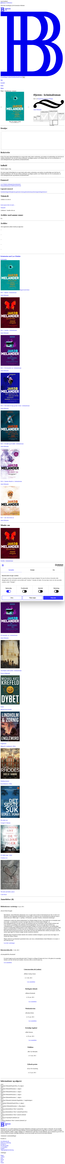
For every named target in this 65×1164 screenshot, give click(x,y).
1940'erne (13, 185)
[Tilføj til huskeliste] (55, 122)
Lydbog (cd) (61, 113)
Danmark (3, 185)
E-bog (38, 116)
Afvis (11, 597)
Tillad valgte (32, 597)
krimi (19, 184)
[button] (32, 1085)
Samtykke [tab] (11, 570)
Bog (35, 117)
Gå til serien (4, 259)
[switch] (24, 591)
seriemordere (14, 184)
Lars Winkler (4, 184)
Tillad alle (53, 597)
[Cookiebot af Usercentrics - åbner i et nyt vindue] (56, 565)
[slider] (15, 107)
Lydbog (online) (44, 112)
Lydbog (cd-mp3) (53, 111)
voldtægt (9, 184)
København (8, 185)
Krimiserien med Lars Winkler (45, 98)
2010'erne (18, 185)
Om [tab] (54, 570)
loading (41, 121)
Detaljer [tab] (32, 570)
